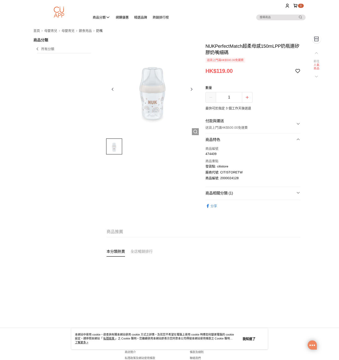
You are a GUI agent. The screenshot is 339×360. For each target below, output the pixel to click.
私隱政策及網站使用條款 (140, 358)
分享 (214, 206)
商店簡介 (130, 352)
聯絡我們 (195, 358)
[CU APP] (59, 12)
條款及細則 (197, 352)
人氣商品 (316, 66)
